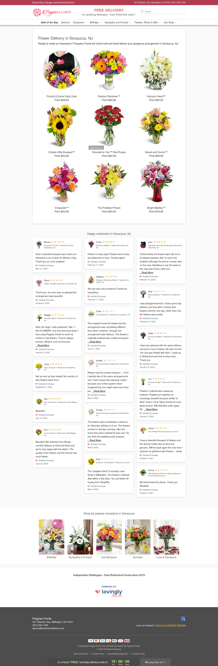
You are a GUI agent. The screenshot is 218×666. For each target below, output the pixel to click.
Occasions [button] (78, 22)
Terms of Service (80, 654)
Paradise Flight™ (50, 318)
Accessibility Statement (118, 654)
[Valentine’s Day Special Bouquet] (143, 245)
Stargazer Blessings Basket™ (107, 280)
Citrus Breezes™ (102, 314)
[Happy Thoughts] (39, 283)
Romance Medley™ (103, 245)
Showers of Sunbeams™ (105, 462)
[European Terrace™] (39, 245)
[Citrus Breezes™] (91, 314)
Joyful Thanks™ (50, 433)
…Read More (42, 345)
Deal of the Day (49, 22)
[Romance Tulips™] (143, 381)
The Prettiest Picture (156, 431)
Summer (65, 22)
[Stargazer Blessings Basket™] (91, 279)
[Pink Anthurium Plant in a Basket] (143, 473)
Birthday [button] (94, 22)
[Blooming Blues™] (143, 294)
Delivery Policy (138, 654)
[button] (209, 652)
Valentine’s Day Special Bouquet (160, 245)
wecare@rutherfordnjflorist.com (48, 628)
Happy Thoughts (50, 283)
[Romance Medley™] (91, 244)
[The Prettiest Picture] (143, 430)
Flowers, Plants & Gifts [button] (146, 22)
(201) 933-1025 (40, 625)
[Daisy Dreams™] (39, 367)
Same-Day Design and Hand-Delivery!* (53, 2)
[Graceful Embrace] (91, 362)
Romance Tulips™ (155, 382)
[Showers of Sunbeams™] (91, 462)
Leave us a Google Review (170, 625)
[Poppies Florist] (55, 12)
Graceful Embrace (103, 364)
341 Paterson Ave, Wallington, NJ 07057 (52, 621)
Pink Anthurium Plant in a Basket (160, 473)
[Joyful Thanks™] (39, 432)
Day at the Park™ (51, 402)
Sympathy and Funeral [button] (117, 22)
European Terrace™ (52, 245)
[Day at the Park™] (39, 401)
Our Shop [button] (169, 22)
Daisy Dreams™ (50, 367)
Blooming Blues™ (155, 294)
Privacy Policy (98, 654)
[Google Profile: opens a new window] (183, 618)
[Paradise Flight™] (39, 318)
